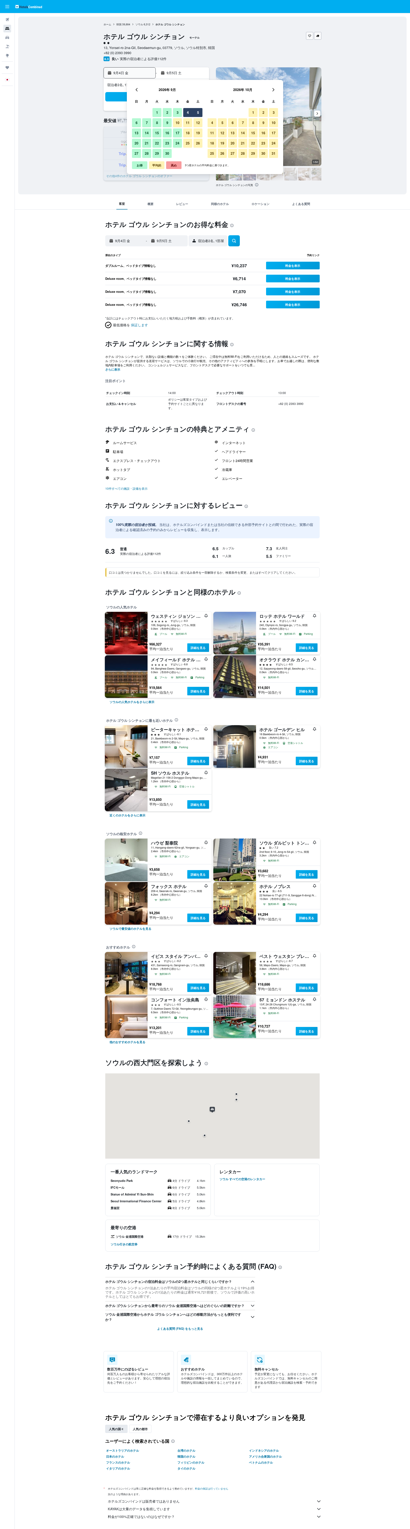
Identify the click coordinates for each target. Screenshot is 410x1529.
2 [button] (167, 112)
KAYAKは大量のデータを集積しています (139, 1508)
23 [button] (167, 143)
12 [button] (198, 122)
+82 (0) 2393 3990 (117, 52)
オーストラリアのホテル (122, 1450)
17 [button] (177, 132)
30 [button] (167, 153)
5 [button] (198, 112)
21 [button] (147, 143)
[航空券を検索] (7, 19)
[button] (7, 6)
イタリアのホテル (118, 1468)
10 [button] (177, 122)
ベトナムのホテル (261, 1462)
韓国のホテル (186, 1456)
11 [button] (188, 122)
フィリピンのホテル (190, 1462)
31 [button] (273, 153)
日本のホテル (115, 1456)
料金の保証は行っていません (211, 1488)
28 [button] (147, 153)
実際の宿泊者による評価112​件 (143, 58)
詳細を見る (198, 647)
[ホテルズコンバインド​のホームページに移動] (28, 6)
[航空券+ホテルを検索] (7, 46)
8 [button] (157, 122)
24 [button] (177, 143)
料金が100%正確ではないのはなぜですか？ (141, 1516)
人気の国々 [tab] (116, 1429)
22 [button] (157, 143)
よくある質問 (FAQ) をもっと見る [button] (180, 1328)
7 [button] (147, 122)
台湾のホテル (186, 1450)
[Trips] (7, 67)
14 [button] (147, 132)
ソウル (139, 24)
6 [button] (137, 122)
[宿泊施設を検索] (7, 28)
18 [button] (188, 132)
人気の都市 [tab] (140, 1429)
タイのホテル (186, 1468)
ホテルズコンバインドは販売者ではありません (144, 1501)
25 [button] (188, 143)
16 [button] (167, 132)
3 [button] (178, 112)
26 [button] (198, 143)
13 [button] (136, 132)
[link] (132, 701)
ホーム (107, 24)
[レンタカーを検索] (7, 37)
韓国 (119, 24)
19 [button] (198, 132)
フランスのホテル (118, 1462)
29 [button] (157, 153)
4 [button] (188, 112)
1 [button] (157, 112)
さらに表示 (112, 369)
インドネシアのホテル (264, 1450)
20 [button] (136, 143)
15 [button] (157, 132)
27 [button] (136, 153)
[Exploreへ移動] (7, 55)
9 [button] (167, 122)
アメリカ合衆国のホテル (265, 1456)
